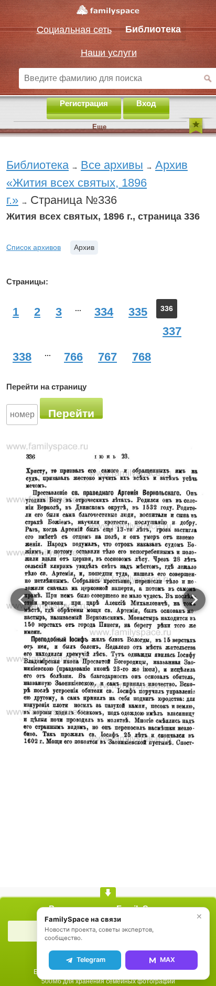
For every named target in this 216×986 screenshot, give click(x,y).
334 (103, 311)
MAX (167, 960)
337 (172, 331)
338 (22, 356)
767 (107, 356)
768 (141, 356)
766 (73, 356)
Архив (84, 247)
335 (137, 311)
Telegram (91, 960)
